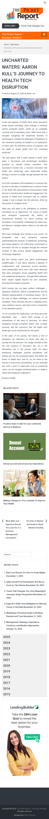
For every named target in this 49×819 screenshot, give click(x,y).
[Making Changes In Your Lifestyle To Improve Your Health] (24, 483)
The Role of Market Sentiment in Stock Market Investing (34, 524)
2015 (6, 694)
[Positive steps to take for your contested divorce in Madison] (24, 406)
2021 (6, 660)
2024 (6, 642)
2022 (6, 654)
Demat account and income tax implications (23, 464)
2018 (6, 677)
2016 (6, 688)
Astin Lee (31, 93)
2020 (6, 665)
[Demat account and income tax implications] (24, 446)
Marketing (15, 45)
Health (12, 378)
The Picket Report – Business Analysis (31, 809)
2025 (6, 637)
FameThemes (29, 815)
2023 (6, 648)
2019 (6, 671)
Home (6, 45)
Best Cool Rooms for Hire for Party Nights (25, 572)
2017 (6, 683)
